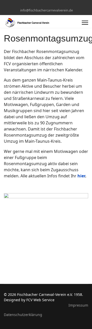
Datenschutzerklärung (23, 314)
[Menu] (85, 22)
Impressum (78, 305)
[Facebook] (42, 4)
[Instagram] (50, 4)
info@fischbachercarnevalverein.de (46, 10)
